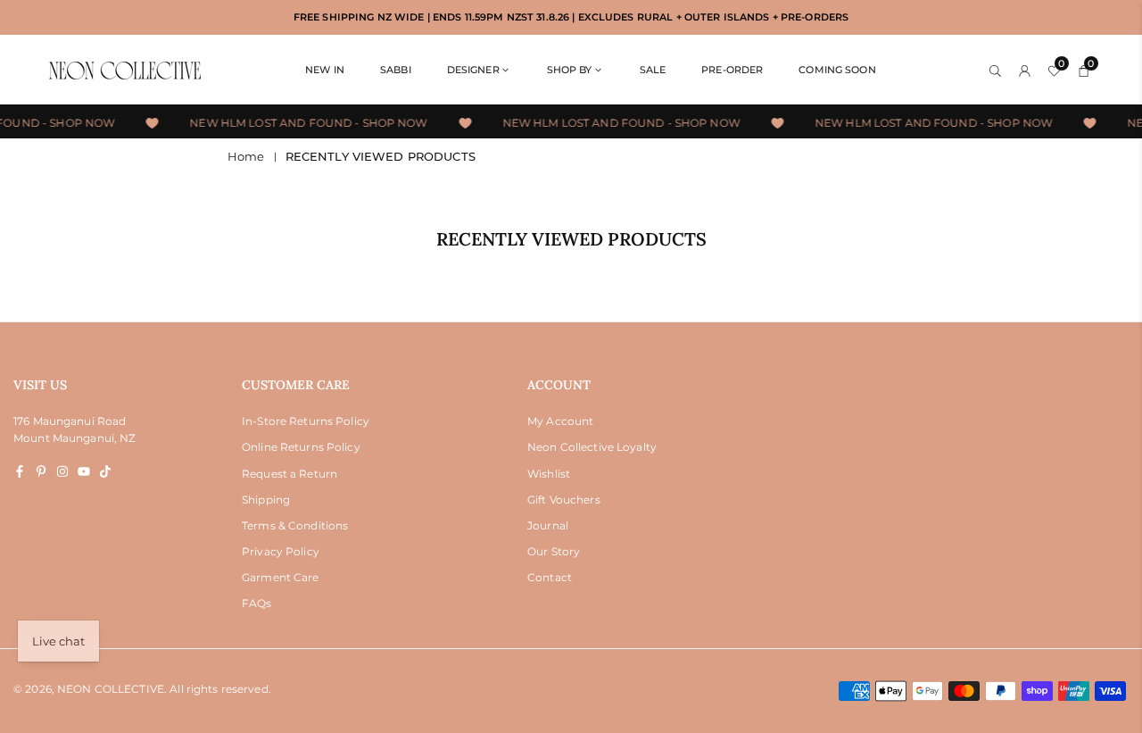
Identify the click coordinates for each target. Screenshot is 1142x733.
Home (246, 156)
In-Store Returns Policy (305, 421)
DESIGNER (473, 69)
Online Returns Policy (301, 447)
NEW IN (324, 69)
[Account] (1024, 70)
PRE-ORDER (732, 69)
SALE (653, 69)
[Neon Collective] (125, 69)
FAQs (257, 603)
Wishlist (548, 473)
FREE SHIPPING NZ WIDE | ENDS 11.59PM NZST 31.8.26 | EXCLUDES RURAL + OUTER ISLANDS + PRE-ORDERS (571, 17)
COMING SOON (837, 69)
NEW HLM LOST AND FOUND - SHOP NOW (307, 122)
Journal (547, 525)
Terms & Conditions (295, 525)
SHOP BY (569, 69)
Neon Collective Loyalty (592, 447)
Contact (549, 577)
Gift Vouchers (563, 499)
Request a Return (289, 473)
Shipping (266, 499)
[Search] (995, 70)
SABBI (395, 69)
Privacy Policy (280, 551)
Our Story (553, 551)
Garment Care (280, 577)
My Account (560, 421)
